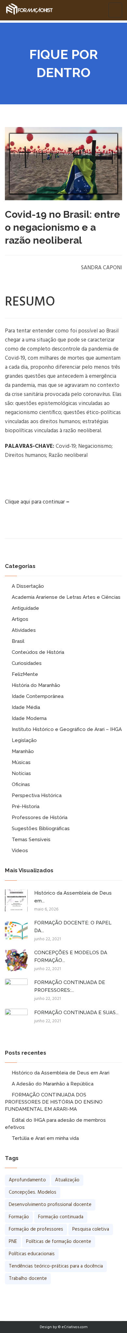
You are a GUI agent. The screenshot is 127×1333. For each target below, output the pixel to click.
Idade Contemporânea (38, 696)
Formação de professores (36, 1229)
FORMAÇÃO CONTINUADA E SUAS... (76, 1012)
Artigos (20, 619)
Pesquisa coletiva (90, 1229)
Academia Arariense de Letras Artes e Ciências (66, 597)
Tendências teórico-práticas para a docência (56, 1266)
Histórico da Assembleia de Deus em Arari (60, 1073)
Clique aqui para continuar (35, 502)
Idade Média (26, 707)
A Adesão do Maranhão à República (52, 1084)
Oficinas (21, 784)
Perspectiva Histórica (37, 795)
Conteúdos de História (38, 652)
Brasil (18, 641)
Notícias (21, 773)
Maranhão (23, 751)
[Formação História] (29, 10)
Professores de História (39, 817)
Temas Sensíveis (31, 839)
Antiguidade (25, 608)
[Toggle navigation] (115, 10)
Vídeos (20, 850)
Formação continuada (60, 1217)
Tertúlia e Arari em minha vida (45, 1138)
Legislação (24, 740)
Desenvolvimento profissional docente (50, 1205)
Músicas (21, 762)
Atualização (67, 1180)
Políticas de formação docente (58, 1242)
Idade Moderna (29, 718)
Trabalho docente (28, 1278)
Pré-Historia (25, 806)
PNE (13, 1242)
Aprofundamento (27, 1180)
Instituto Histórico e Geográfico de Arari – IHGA (67, 729)
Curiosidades (27, 663)
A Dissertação (28, 586)
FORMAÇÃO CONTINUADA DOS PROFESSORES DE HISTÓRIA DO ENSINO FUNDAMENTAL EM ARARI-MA (54, 1102)
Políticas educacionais (32, 1254)
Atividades (24, 630)
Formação (19, 1217)
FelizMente (25, 674)
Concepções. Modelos (32, 1192)
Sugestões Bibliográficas (41, 828)
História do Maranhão (36, 685)
